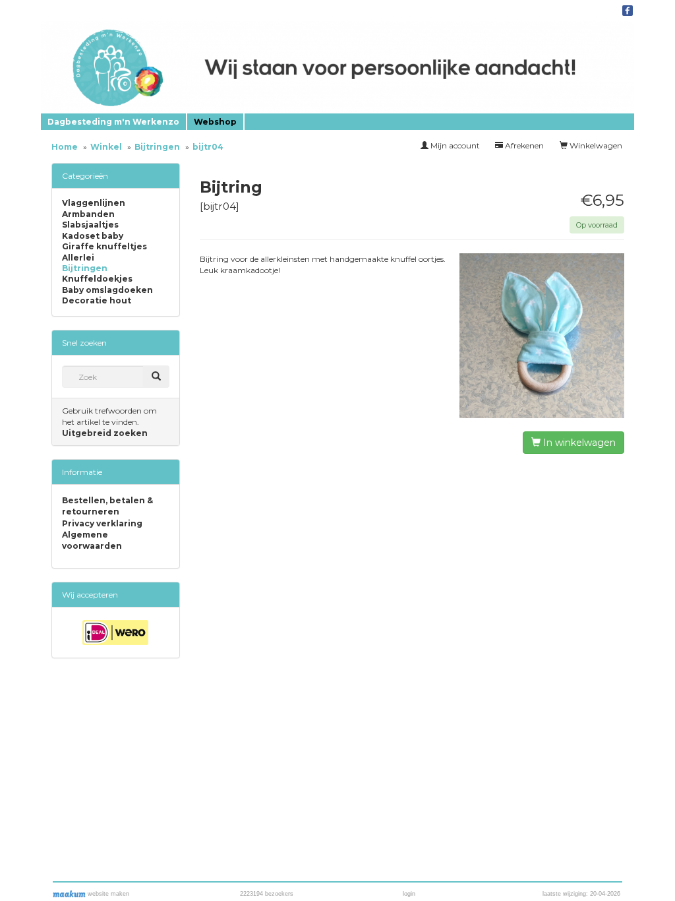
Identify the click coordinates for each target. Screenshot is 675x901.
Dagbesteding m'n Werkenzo (113, 122)
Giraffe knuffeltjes (104, 246)
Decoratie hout (96, 300)
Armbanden (88, 214)
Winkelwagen (595, 145)
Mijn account (454, 145)
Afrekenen (523, 145)
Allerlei (78, 258)
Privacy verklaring (102, 523)
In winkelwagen (578, 443)
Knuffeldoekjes (97, 279)
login (409, 893)
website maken (107, 893)
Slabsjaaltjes (90, 225)
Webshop (215, 122)
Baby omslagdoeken (107, 290)
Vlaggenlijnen (93, 203)
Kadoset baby (92, 236)
